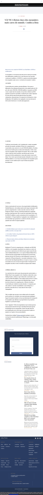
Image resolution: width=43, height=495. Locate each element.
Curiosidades (26, 390)
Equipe (36, 460)
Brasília (16, 464)
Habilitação (37, 444)
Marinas (36, 446)
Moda (7, 464)
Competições (26, 413)
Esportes (7, 460)
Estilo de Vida (4, 458)
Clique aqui (20, 315)
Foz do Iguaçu (21, 462)
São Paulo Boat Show (28, 427)
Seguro (35, 452)
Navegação (17, 446)
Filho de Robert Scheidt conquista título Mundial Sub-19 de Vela (30, 404)
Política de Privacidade (14, 494)
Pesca (2, 466)
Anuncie (30, 464)
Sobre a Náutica (33, 458)
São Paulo (17, 460)
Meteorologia (31, 450)
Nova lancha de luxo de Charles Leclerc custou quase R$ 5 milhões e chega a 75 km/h (31, 380)
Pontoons (8, 446)
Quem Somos (31, 460)
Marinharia (31, 448)
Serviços (31, 442)
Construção (31, 444)
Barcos (25, 376)
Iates (2, 444)
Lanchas (2, 446)
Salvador (21, 464)
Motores (22, 444)
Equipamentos (18, 442)
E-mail (13, 349)
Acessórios (17, 444)
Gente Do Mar (26, 401)
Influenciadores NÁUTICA (34, 462)
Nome (13, 346)
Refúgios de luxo (8, 466)
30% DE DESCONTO (24, 5)
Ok (9, 494)
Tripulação (31, 454)
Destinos (2, 460)
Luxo (9, 462)
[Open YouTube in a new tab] (23, 29)
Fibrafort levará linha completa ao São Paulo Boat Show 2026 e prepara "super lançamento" (31, 417)
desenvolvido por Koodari (21, 490)
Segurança (23, 446)
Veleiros (2, 448)
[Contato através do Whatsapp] (33, 438)
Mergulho (3, 464)
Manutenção (31, 446)
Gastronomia (3, 462)
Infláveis (6, 444)
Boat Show (18, 458)
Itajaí (16, 462)
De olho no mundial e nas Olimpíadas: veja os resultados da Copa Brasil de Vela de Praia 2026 (30, 366)
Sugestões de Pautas (33, 466)
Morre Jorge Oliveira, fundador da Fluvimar (30, 392)
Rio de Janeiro (23, 460)
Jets (9, 444)
